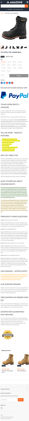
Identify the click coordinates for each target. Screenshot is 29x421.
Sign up (20, 399)
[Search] (26, 6)
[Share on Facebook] (2, 83)
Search (2, 415)
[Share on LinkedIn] (10, 83)
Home (2, 13)
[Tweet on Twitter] (4, 83)
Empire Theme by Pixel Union (6, 418)
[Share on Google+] (7, 83)
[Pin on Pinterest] (12, 83)
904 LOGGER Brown (21, 370)
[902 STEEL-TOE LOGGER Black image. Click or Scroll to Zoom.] (14, 29)
